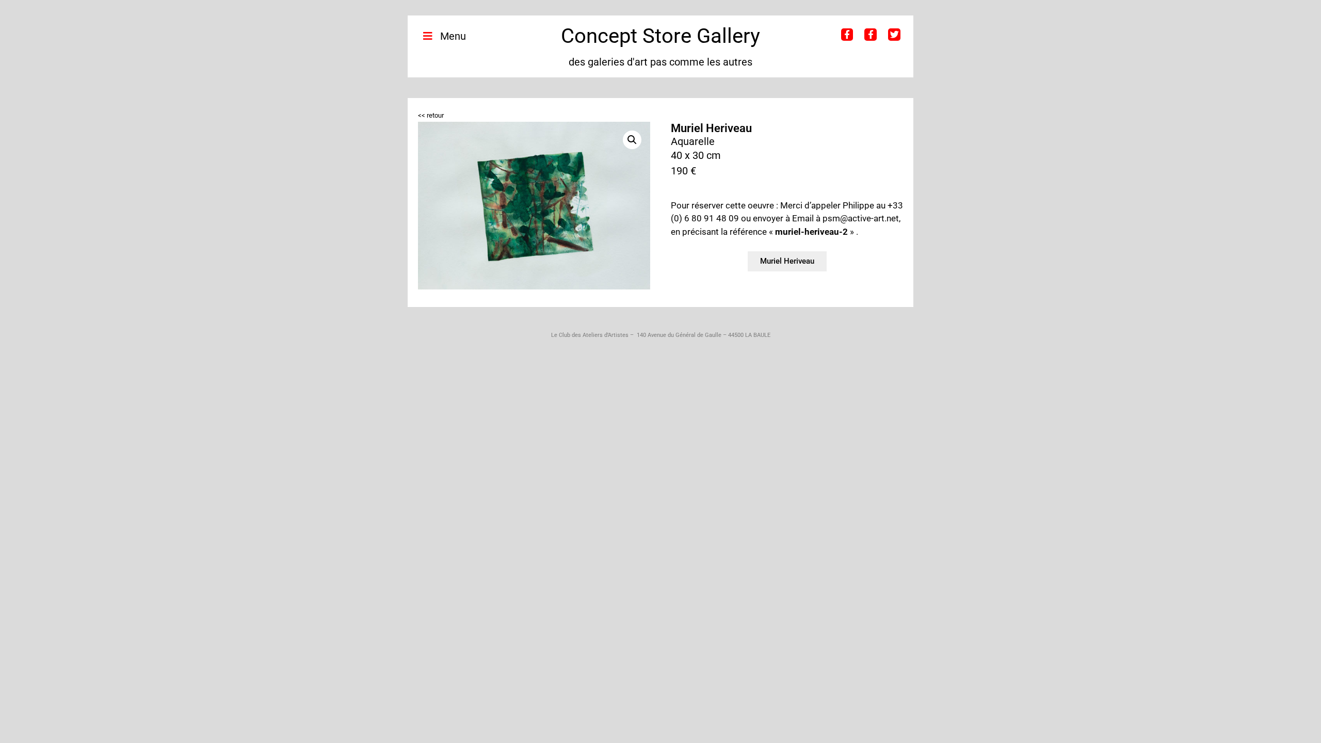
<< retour (431, 115)
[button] (632, 140)
